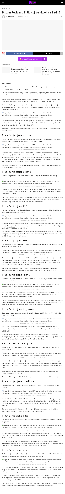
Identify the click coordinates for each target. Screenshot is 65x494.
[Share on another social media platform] (61, 53)
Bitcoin (8, 8)
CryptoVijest (10, 16)
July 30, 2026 (14, 73)
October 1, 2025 (21, 16)
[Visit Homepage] (32, 2)
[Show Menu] (3, 2)
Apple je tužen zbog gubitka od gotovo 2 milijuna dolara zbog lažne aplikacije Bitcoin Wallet (19, 69)
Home (3, 8)
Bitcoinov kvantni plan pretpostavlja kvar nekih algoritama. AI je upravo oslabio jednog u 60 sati (51, 70)
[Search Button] (62, 2)
